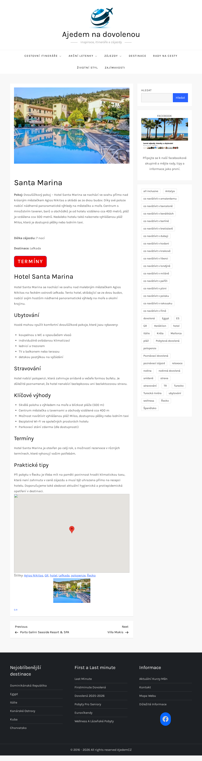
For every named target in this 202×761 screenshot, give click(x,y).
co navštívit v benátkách (158, 213)
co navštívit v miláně (156, 273)
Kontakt (145, 687)
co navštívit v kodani (156, 243)
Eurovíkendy (83, 713)
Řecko (91, 575)
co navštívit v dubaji (155, 236)
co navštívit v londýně (156, 266)
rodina (147, 370)
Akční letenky (81, 56)
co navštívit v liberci (155, 258)
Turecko (179, 385)
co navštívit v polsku (156, 296)
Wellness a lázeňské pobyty (94, 721)
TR (165, 385)
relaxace (177, 363)
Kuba (14, 719)
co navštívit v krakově (156, 251)
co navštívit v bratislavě (158, 228)
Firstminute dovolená (90, 687)
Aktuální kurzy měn (153, 679)
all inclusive (150, 191)
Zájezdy (111, 56)
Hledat (146, 90)
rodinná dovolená (169, 370)
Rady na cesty (165, 56)
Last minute (83, 679)
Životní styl (87, 67)
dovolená (149, 318)
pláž (146, 340)
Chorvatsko (18, 728)
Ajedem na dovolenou (101, 34)
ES (177, 318)
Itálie (146, 333)
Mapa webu (147, 696)
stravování (150, 385)
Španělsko (149, 408)
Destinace (137, 56)
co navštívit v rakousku (157, 303)
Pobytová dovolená (168, 340)
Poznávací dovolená (155, 355)
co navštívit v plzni (154, 288)
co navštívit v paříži (155, 281)
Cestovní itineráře (41, 56)
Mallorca (176, 333)
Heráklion (160, 326)
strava (164, 378)
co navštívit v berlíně (156, 221)
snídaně (148, 378)
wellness (148, 400)
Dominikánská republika (28, 685)
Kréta (160, 333)
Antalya (170, 191)
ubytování (175, 393)
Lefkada (64, 575)
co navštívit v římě (154, 311)
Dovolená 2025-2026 (90, 696)
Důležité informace (152, 704)
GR (47, 575)
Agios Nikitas (33, 575)
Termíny (30, 261)
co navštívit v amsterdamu (160, 198)
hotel (53, 575)
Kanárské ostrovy (22, 711)
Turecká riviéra (152, 393)
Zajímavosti (115, 67)
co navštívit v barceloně (158, 206)
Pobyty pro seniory (88, 704)
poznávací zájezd (154, 363)
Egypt (165, 318)
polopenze (78, 575)
